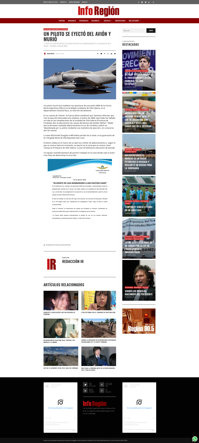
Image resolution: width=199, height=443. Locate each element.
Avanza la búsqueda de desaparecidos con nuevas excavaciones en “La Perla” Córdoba (98, 341)
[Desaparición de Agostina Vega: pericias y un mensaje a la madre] (57, 328)
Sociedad (64, 29)
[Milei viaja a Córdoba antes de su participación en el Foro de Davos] (95, 356)
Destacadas (48, 29)
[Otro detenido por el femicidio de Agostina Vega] (95, 300)
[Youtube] (148, 2)
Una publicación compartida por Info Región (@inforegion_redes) (67, 429)
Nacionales (56, 29)
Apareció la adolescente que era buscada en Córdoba (59, 313)
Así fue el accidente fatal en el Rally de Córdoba (61, 368)
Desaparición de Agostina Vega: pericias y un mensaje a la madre (59, 341)
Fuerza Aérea (55, 245)
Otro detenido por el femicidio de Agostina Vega (98, 312)
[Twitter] (145, 2)
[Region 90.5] (138, 321)
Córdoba (48, 245)
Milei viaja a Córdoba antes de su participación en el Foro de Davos (98, 369)
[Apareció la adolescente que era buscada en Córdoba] (57, 300)
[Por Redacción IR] (45, 53)
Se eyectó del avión (65, 245)
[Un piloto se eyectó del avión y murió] (80, 79)
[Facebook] (138, 2)
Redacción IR (50, 54)
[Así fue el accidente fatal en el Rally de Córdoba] (57, 356)
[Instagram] (142, 2)
